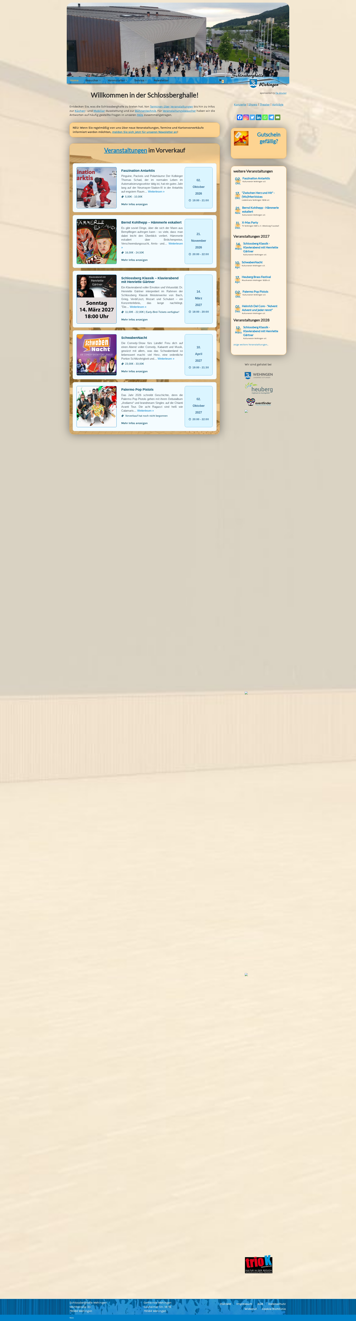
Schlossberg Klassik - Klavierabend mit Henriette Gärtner (260, 247)
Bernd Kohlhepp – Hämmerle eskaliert (151, 222)
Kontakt (225, 1304)
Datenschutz (277, 1304)
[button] (100, 80)
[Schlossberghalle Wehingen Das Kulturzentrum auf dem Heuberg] (255, 80)
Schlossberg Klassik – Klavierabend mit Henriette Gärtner (150, 280)
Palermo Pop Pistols (137, 389)
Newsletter (161, 80)
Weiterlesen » (156, 191)
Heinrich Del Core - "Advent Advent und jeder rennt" (259, 308)
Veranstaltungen (125, 150)
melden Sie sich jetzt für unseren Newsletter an (144, 132)
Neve (72, 1318)
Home (74, 80)
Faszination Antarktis (138, 170)
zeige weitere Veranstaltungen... (250, 344)
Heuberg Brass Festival (256, 276)
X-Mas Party (250, 222)
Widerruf (251, 1309)
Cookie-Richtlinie (274, 1309)
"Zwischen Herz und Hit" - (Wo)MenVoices (258, 194)
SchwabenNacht (134, 338)
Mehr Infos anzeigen (134, 204)
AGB (260, 1304)
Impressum (244, 1304)
